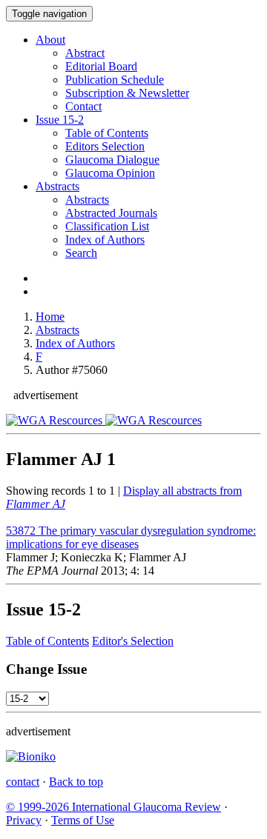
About (50, 39)
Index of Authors (105, 239)
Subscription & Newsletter (127, 93)
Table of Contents (106, 133)
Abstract (85, 53)
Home (50, 316)
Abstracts (57, 186)
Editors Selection (105, 146)
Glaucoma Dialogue (112, 159)
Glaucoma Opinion (110, 173)
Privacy (24, 820)
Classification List (107, 226)
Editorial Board (101, 66)
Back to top (76, 781)
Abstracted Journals (111, 213)
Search (81, 253)
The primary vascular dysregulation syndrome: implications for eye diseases (131, 537)
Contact (83, 106)
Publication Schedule (114, 79)
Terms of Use (82, 820)
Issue (60, 119)
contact (22, 781)
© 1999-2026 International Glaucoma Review (113, 806)
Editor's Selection (133, 641)
